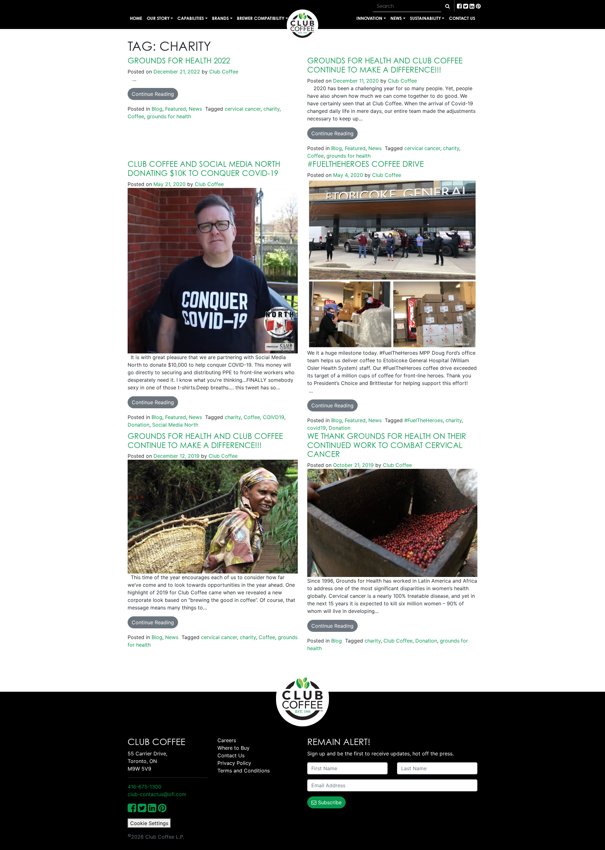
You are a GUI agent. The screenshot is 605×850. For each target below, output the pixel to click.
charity (271, 109)
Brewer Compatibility (260, 18)
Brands (220, 18)
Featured (175, 109)
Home (136, 18)
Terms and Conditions (243, 770)
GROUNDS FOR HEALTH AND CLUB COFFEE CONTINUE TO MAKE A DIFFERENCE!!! (385, 65)
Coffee (136, 116)
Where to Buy (233, 748)
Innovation (369, 18)
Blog (157, 109)
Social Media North (175, 425)
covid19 (316, 428)
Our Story (158, 18)
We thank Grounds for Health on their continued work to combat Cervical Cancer (386, 445)
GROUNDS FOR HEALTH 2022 (179, 60)
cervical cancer (243, 109)
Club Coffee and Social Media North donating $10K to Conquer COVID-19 (204, 168)
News (396, 18)
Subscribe (329, 802)
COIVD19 (273, 417)
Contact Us (462, 18)
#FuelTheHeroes (423, 420)
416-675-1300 (144, 786)
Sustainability (425, 18)
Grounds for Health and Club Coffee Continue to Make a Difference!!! (205, 440)
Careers (226, 740)
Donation (138, 425)
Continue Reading (153, 94)
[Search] (447, 6)
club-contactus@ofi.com (157, 794)
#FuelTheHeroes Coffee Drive (365, 164)
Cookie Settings (149, 823)
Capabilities (190, 18)
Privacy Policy (234, 763)
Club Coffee (223, 71)
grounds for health (169, 116)
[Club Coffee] (302, 25)
